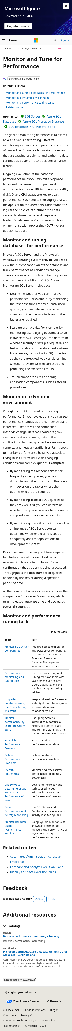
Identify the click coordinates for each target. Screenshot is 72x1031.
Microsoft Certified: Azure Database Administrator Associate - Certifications (35, 953)
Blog (53, 1010)
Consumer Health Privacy (18, 1020)
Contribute (9, 1015)
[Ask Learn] (59, 48)
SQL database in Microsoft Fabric (32, 127)
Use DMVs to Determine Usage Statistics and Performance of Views (15, 792)
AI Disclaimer (11, 1010)
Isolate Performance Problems (12, 759)
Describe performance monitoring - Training (31, 936)
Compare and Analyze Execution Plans (36, 867)
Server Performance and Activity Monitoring (16, 811)
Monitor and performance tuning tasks (30, 102)
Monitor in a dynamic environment (27, 97)
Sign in (64, 40)
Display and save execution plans (33, 872)
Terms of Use (49, 1020)
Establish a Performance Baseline (12, 744)
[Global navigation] (3, 40)
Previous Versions (35, 1010)
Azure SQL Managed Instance (43, 122)
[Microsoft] (36, 40)
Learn (7, 48)
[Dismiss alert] (66, 6)
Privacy (25, 1015)
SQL (17, 48)
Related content (15, 107)
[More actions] (66, 48)
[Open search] (55, 40)
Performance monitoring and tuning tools (14, 676)
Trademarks (10, 1026)
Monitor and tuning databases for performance (35, 92)
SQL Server (31, 48)
